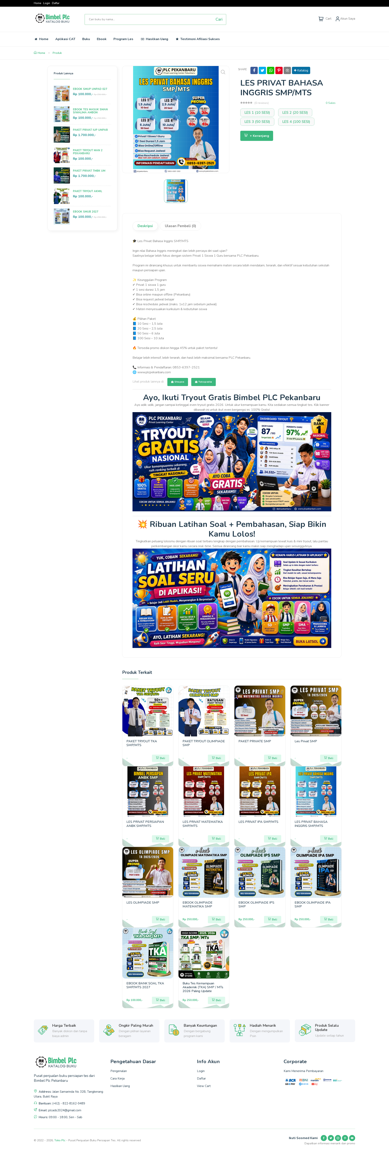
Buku (86, 39)
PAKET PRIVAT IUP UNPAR (90, 130)
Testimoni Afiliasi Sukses (200, 39)
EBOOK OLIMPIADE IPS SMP (256, 904)
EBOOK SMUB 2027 (85, 212)
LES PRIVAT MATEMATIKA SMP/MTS (203, 824)
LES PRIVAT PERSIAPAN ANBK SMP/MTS (145, 824)
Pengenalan (118, 1071)
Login (46, 3)
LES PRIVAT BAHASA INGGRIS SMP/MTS (311, 824)
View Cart (204, 1086)
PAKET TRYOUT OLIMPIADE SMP (204, 743)
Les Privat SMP (306, 741)
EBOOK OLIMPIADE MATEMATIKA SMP (198, 904)
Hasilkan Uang (156, 39)
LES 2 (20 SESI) (295, 112)
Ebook (102, 39)
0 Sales (331, 103)
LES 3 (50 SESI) (257, 121)
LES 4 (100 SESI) (296, 121)
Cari (219, 19)
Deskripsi (145, 226)
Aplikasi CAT (65, 39)
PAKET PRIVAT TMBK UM (89, 171)
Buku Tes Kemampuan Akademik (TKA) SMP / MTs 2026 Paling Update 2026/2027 (203, 989)
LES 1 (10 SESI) (257, 112)
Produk (57, 53)
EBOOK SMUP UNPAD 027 (90, 89)
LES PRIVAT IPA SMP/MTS (258, 822)
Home (37, 3)
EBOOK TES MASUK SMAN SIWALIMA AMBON (90, 111)
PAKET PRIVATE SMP (254, 741)
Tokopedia (205, 381)
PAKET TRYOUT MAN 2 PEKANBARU (88, 152)
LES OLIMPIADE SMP (142, 902)
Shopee (179, 381)
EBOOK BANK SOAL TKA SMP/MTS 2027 (145, 985)
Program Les (123, 39)
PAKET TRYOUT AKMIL (87, 191)
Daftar (56, 3)
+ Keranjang (259, 136)
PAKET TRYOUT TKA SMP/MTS (141, 743)
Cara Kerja (117, 1078)
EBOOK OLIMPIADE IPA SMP (313, 904)
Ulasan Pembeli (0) (180, 226)
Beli (162, 758)
